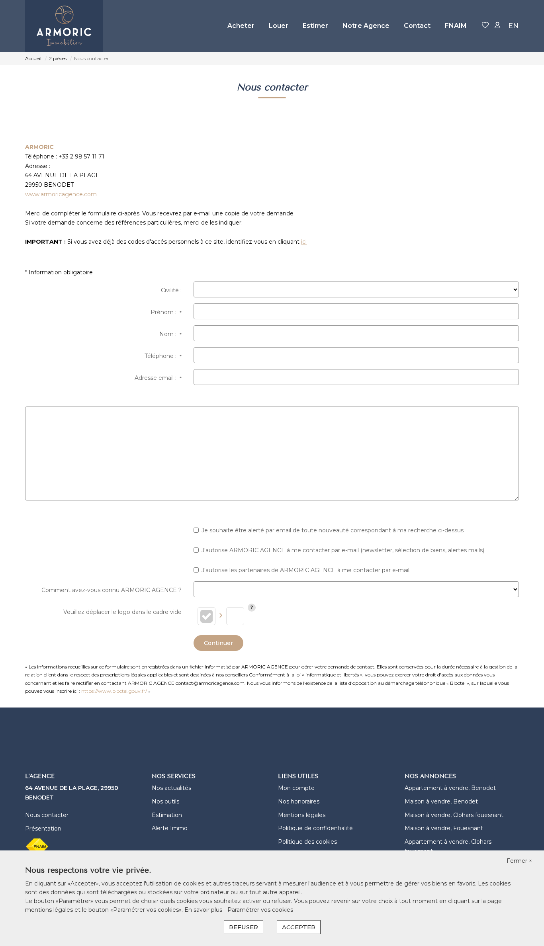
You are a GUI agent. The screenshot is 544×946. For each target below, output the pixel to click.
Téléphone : (163, 356)
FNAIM (456, 25)
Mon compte (296, 788)
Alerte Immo (170, 828)
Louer (278, 25)
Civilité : (171, 290)
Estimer (315, 25)
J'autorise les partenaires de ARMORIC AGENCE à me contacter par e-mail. (306, 570)
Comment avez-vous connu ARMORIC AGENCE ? (111, 590)
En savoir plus (204, 909)
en (513, 26)
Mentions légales (301, 815)
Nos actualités (171, 788)
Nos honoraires (298, 801)
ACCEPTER (298, 927)
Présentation (43, 828)
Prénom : (166, 312)
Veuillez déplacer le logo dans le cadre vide (122, 612)
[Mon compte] (497, 25)
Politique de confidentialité (315, 828)
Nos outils (165, 801)
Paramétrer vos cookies (260, 909)
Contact (417, 25)
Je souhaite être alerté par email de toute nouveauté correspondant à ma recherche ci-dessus (333, 530)
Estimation (167, 815)
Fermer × (519, 860)
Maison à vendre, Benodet (441, 801)
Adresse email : (158, 377)
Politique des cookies (307, 841)
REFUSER (243, 927)
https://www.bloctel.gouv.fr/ (114, 691)
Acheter (240, 25)
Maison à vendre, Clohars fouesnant (454, 815)
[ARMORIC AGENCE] (64, 26)
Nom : (170, 334)
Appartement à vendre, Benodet (450, 788)
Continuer (218, 643)
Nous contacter (46, 815)
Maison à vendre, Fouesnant (444, 828)
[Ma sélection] (485, 25)
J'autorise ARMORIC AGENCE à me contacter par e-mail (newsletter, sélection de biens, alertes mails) (343, 550)
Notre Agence (365, 25)
